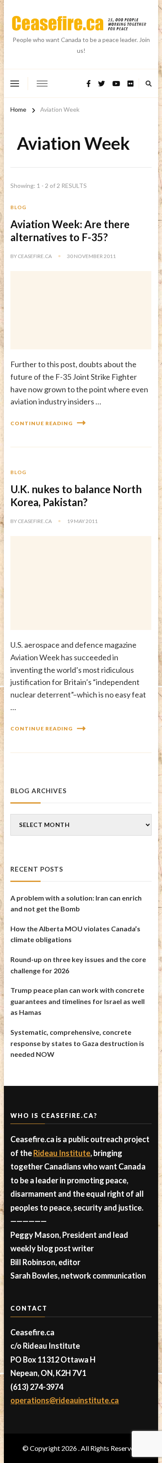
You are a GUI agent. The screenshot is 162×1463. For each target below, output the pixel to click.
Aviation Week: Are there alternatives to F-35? (70, 230)
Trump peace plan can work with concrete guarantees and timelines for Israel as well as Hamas (77, 1001)
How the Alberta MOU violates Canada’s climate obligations (75, 934)
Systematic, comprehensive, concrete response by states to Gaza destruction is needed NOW (77, 1043)
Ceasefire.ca (35, 256)
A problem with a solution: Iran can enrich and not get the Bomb (76, 903)
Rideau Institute (61, 1153)
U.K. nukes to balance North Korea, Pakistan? (76, 495)
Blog (18, 207)
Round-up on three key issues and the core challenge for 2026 (78, 965)
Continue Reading (41, 423)
